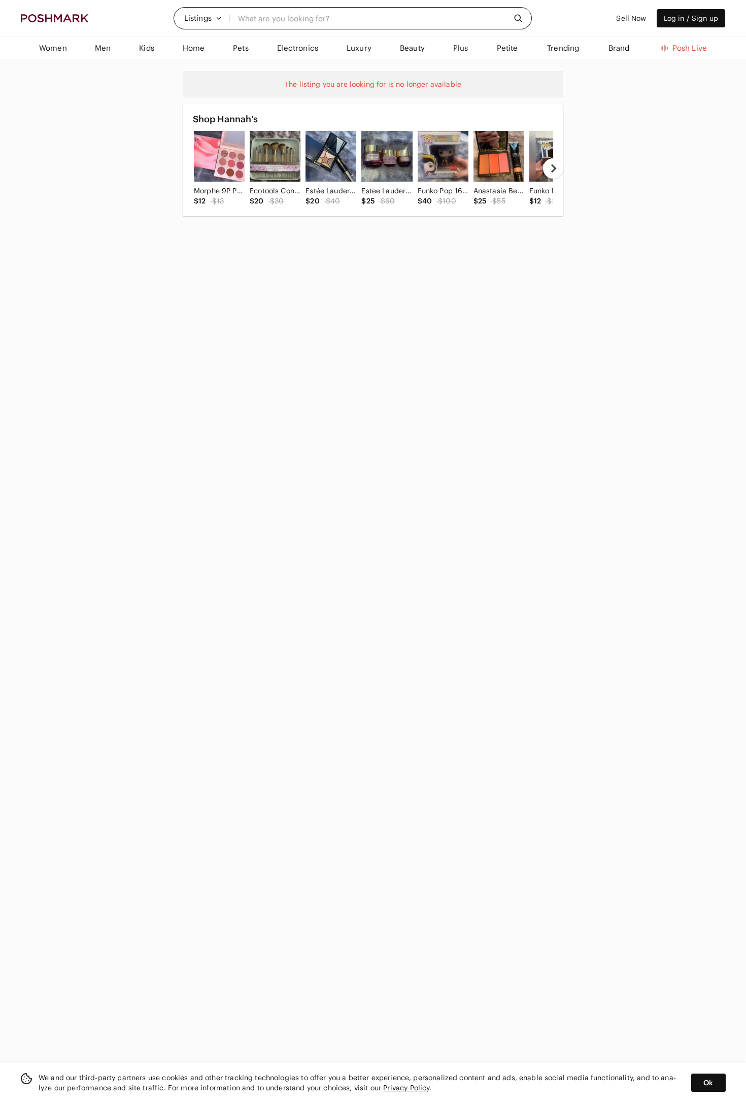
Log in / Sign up (691, 18)
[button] (203, 18)
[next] (553, 168)
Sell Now (631, 18)
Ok (708, 1082)
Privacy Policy (406, 1087)
